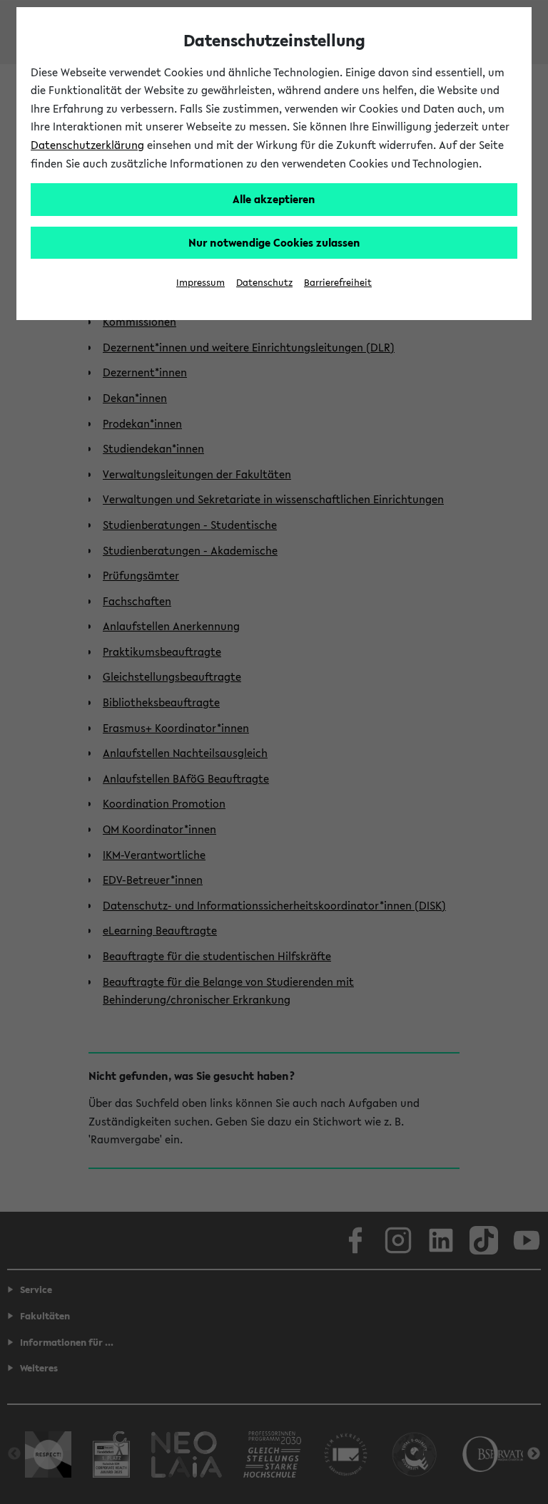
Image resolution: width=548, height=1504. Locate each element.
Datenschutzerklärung (87, 145)
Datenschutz (264, 282)
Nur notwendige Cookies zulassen (274, 242)
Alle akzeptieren (274, 199)
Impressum (200, 282)
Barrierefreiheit (338, 282)
